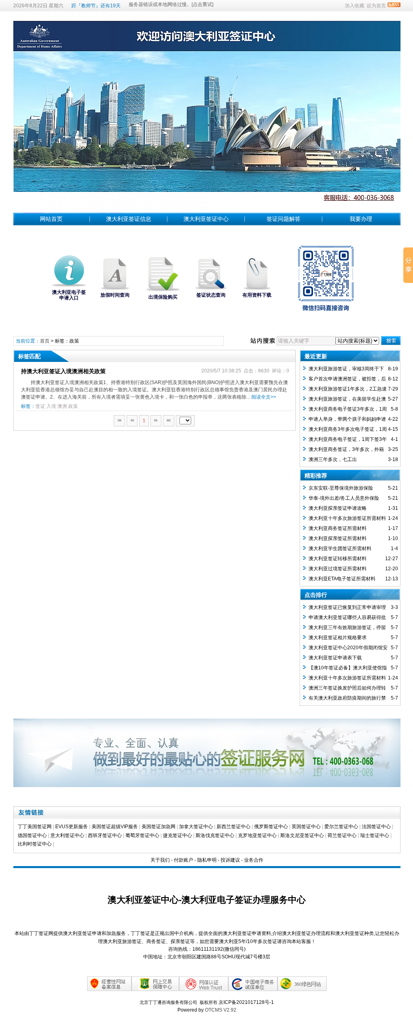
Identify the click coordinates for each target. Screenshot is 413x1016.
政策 (73, 406)
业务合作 (253, 860)
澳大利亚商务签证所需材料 (338, 528)
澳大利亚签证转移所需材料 (338, 558)
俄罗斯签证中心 (271, 826)
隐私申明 (207, 860)
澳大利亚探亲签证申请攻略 (338, 508)
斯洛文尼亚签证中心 (302, 835)
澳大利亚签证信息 (128, 219)
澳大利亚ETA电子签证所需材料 (342, 579)
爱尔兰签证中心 (341, 826)
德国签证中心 (32, 835)
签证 (40, 406)
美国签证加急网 (158, 826)
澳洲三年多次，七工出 (333, 459)
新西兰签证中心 (233, 826)
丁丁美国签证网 (35, 826)
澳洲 (62, 406)
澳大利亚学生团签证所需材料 (340, 548)
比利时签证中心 (35, 844)
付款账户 (183, 860)
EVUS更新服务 (71, 826)
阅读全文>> (263, 397)
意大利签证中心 (67, 835)
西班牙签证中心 (105, 835)
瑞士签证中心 (374, 835)
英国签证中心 (306, 826)
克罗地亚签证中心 (257, 835)
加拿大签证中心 (196, 826)
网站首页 (51, 219)
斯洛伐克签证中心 (215, 835)
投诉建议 (230, 860)
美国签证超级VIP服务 (115, 826)
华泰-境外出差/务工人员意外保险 (344, 498)
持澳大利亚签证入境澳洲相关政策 (63, 371)
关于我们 (160, 860)
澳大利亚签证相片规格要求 (338, 637)
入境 (51, 406)
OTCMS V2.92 (220, 1010)
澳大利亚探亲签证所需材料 (338, 538)
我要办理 (361, 219)
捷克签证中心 (177, 835)
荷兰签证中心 (342, 835)
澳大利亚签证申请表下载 (335, 658)
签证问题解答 (283, 219)
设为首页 (376, 5)
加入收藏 (354, 5)
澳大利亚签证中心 (206, 219)
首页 (45, 341)
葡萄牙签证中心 (142, 835)
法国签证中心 (376, 826)
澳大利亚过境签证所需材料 (338, 568)
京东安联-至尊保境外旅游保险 (341, 488)
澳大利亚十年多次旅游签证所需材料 (347, 518)
